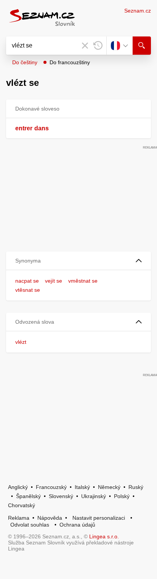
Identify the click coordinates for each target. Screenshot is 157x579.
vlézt (20, 342)
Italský (82, 487)
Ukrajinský (93, 496)
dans (41, 128)
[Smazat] (85, 45)
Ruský (135, 487)
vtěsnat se (27, 290)
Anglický (18, 487)
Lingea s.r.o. (104, 536)
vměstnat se (83, 281)
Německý (109, 487)
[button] (78, 261)
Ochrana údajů (77, 525)
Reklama (18, 518)
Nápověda (49, 518)
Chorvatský (21, 505)
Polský (122, 496)
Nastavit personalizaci (98, 518)
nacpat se (27, 281)
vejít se (53, 281)
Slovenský (61, 496)
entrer (23, 128)
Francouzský (51, 487)
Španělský (28, 496)
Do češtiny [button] (24, 62)
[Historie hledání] (98, 45)
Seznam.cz (137, 11)
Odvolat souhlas (29, 525)
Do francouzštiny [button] (70, 62)
